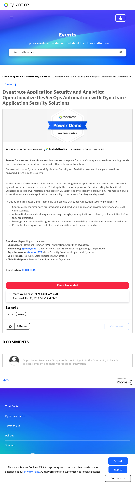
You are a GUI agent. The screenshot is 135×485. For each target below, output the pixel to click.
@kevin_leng (29, 248)
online (10, 314)
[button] (118, 461)
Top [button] (8, 380)
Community (32, 76)
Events (46, 76)
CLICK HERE (29, 270)
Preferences (118, 478)
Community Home (12, 76)
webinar (21, 314)
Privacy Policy (32, 471)
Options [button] (9, 84)
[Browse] (13, 18)
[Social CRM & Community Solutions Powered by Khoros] (124, 381)
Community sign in (120, 18)
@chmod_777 (34, 252)
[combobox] (67, 52)
